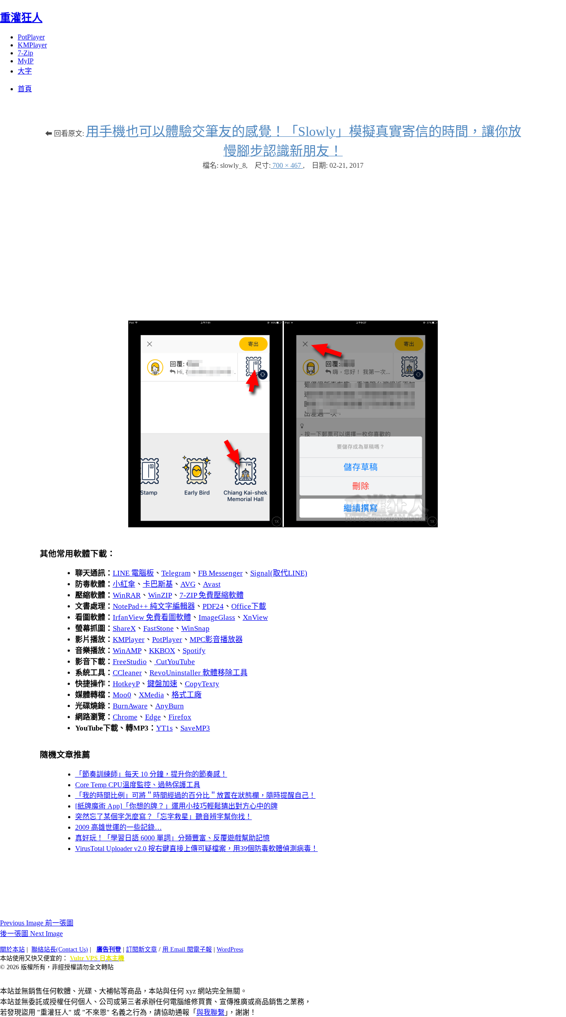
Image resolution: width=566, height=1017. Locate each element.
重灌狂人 (21, 17)
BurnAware (130, 706)
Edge (153, 717)
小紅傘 (124, 584)
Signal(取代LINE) (278, 573)
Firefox (179, 717)
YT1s (164, 728)
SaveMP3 (195, 728)
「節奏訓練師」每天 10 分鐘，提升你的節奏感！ (151, 774)
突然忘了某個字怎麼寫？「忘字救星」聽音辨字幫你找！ (163, 816)
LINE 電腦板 (133, 573)
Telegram (176, 573)
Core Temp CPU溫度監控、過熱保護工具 (137, 785)
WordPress (230, 949)
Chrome (125, 717)
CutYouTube (174, 661)
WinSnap (195, 628)
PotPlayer (31, 37)
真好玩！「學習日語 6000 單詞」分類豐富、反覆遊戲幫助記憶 (172, 838)
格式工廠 (187, 695)
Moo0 (122, 695)
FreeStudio (130, 661)
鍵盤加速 (162, 684)
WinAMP (127, 650)
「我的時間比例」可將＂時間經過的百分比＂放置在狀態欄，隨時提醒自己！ (195, 795)
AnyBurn (169, 706)
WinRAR (127, 595)
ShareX (124, 628)
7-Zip (25, 53)
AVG (187, 584)
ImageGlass (217, 617)
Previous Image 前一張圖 (36, 923)
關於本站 (12, 949)
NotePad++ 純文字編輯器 (154, 606)
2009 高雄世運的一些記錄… (118, 827)
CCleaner (127, 673)
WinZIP (160, 595)
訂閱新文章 (141, 949)
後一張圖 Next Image (31, 933)
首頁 (25, 89)
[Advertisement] (283, 241)
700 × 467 (287, 165)
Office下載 (248, 606)
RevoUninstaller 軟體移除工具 (198, 673)
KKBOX (162, 650)
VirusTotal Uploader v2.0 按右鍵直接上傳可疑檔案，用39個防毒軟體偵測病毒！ (196, 848)
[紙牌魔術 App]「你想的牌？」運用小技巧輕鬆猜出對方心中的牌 (176, 806)
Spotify (194, 650)
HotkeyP (126, 684)
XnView (255, 617)
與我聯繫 (210, 1012)
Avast (212, 584)
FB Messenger (220, 573)
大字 (25, 71)
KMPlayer (32, 45)
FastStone (158, 628)
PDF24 (213, 606)
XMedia (151, 695)
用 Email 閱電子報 (187, 949)
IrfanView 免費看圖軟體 (152, 617)
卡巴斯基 (158, 584)
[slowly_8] (283, 525)
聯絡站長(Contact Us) (59, 949)
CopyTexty (202, 684)
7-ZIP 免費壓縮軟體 (212, 595)
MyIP (26, 61)
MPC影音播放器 (216, 639)
